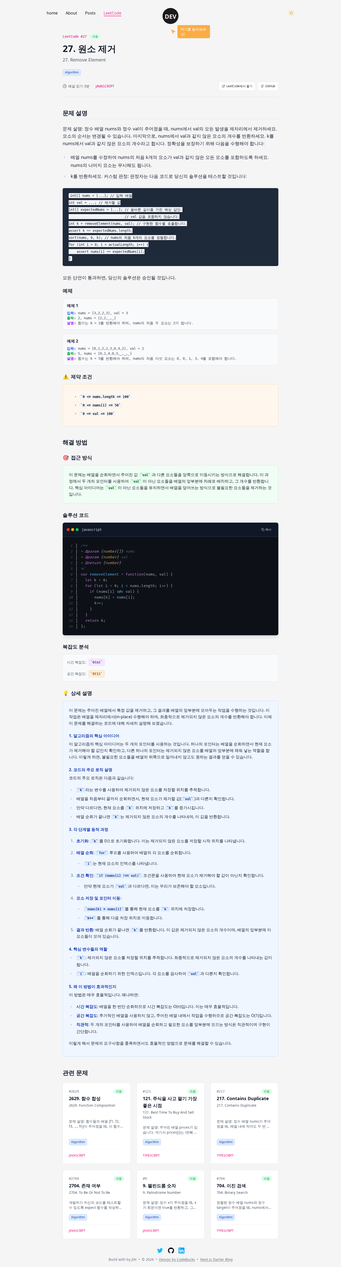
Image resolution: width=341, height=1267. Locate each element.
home (52, 13)
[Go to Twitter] (160, 1250)
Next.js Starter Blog (216, 1259)
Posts (90, 13)
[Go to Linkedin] (181, 1250)
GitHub (270, 86)
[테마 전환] (291, 13)
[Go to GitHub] (170, 1250)
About (71, 13)
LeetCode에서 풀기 (239, 86)
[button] (170, 16)
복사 (268, 529)
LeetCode (112, 13)
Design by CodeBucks (177, 1259)
